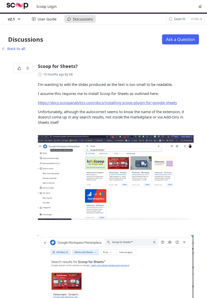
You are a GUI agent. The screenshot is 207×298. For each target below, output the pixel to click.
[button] (116, 177)
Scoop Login (46, 6)
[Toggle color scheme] (200, 6)
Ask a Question (180, 39)
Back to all (13, 48)
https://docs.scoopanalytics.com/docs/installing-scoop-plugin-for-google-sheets (107, 102)
